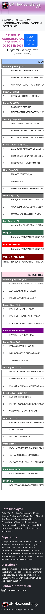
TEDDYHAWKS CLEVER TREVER (25, 123)
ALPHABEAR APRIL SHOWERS (22, 290)
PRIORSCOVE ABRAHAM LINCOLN (27, 77)
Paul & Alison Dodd (17, 590)
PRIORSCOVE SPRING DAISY (22, 298)
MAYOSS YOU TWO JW (21, 174)
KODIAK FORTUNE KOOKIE (21, 346)
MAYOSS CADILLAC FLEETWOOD (26, 214)
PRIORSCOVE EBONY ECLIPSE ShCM (28, 130)
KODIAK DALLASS (17, 429)
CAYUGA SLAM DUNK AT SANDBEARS (26, 422)
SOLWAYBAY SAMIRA (18, 360)
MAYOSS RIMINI (18, 181)
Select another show (30, 40)
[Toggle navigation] (5, 12)
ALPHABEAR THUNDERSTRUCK (25, 70)
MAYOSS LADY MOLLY (19, 436)
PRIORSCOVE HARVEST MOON (25, 163)
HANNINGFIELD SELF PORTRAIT (25, 96)
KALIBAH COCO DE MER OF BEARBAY (26, 404)
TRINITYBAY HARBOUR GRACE (23, 411)
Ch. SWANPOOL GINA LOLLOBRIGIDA (26, 462)
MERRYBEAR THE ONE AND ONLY (24, 353)
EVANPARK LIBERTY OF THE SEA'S (24, 316)
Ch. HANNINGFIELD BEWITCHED (24, 455)
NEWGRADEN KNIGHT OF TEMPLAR (27, 112)
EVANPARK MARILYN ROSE (21, 309)
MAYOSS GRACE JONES (20, 397)
